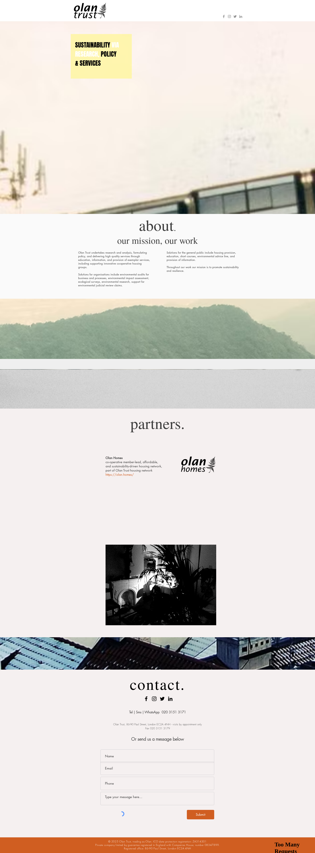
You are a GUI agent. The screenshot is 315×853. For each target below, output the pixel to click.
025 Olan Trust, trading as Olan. (133, 841)
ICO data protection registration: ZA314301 (180, 841)
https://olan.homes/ (120, 475)
